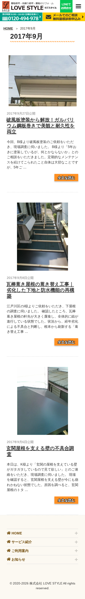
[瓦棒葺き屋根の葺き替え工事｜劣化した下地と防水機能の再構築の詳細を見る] (42, 269)
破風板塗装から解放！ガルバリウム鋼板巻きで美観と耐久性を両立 (40, 125)
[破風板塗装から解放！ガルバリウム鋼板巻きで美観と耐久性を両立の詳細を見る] (43, 105)
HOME (8, 28)
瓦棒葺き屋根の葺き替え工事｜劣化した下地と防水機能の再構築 (40, 290)
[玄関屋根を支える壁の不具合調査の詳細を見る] (42, 434)
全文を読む (66, 177)
